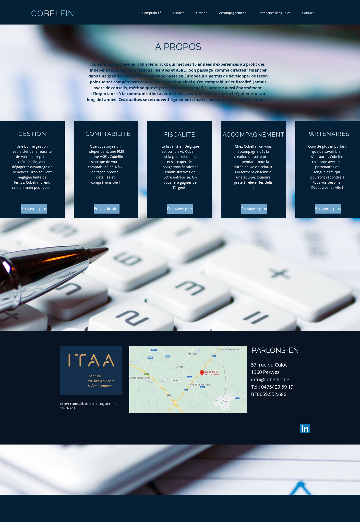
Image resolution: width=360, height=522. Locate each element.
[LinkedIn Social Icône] (305, 428)
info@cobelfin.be (270, 379)
